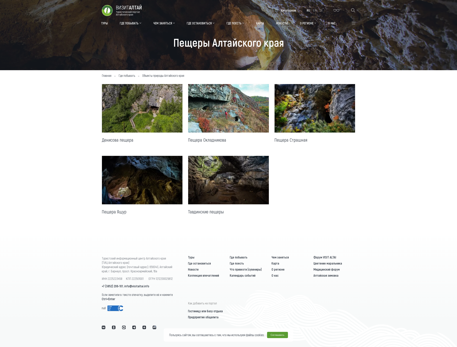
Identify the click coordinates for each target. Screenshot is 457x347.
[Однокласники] (113, 327)
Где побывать (238, 257)
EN (315, 10)
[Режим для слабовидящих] (336, 10)
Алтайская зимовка (325, 275)
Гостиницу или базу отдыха (205, 311)
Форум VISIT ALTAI (324, 257)
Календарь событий (242, 275)
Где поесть (237, 263)
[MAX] (124, 327)
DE (321, 10)
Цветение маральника (327, 263)
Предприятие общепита (203, 317)
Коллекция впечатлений (203, 275)
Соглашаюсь (277, 335)
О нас (275, 275)
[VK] (103, 327)
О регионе (278, 269)
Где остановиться (199, 263)
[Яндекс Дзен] (144, 327)
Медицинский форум (326, 269)
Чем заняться (280, 257)
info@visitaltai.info (136, 286)
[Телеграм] (134, 327)
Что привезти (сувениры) (246, 269)
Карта (275, 263)
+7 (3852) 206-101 (112, 286)
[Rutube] (154, 327)
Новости (193, 269)
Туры (191, 257)
